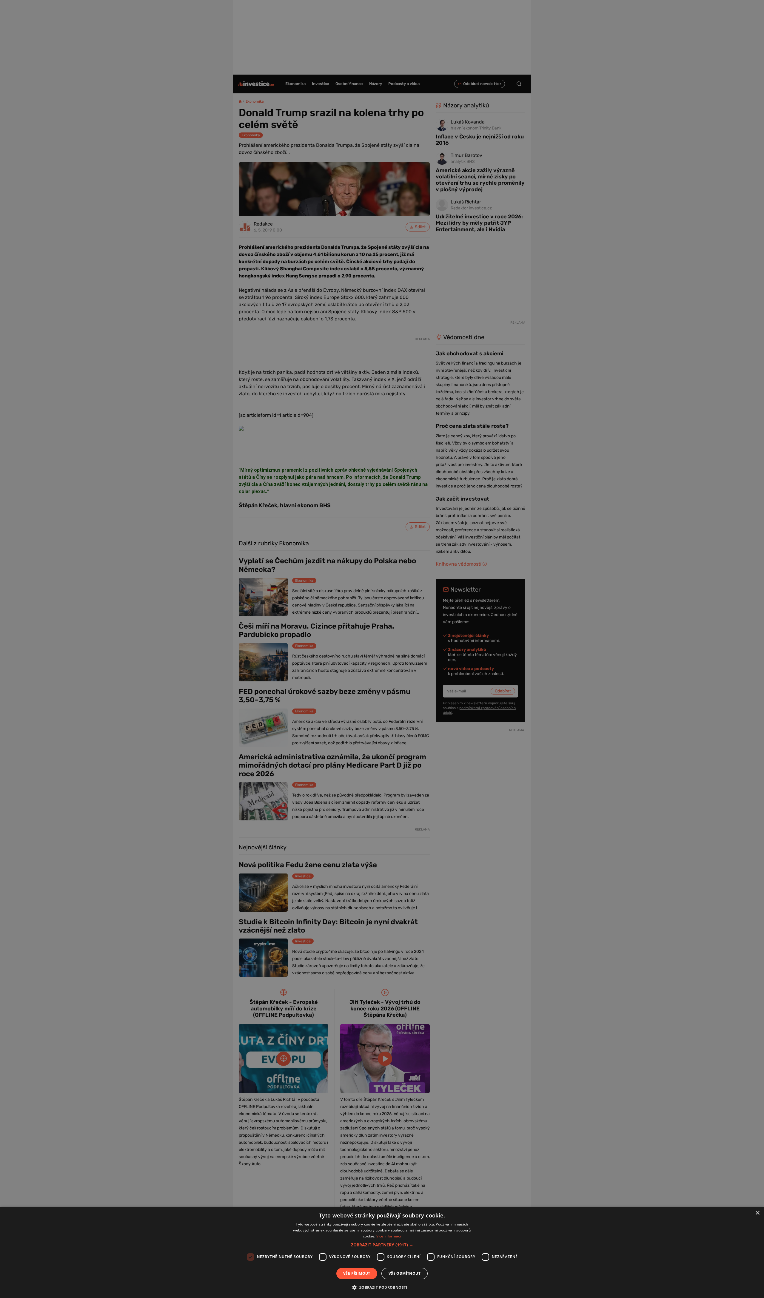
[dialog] (382, 1252)
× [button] (757, 1213)
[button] (382, 1245)
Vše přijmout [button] (356, 1273)
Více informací (388, 1236)
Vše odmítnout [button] (404, 1273)
